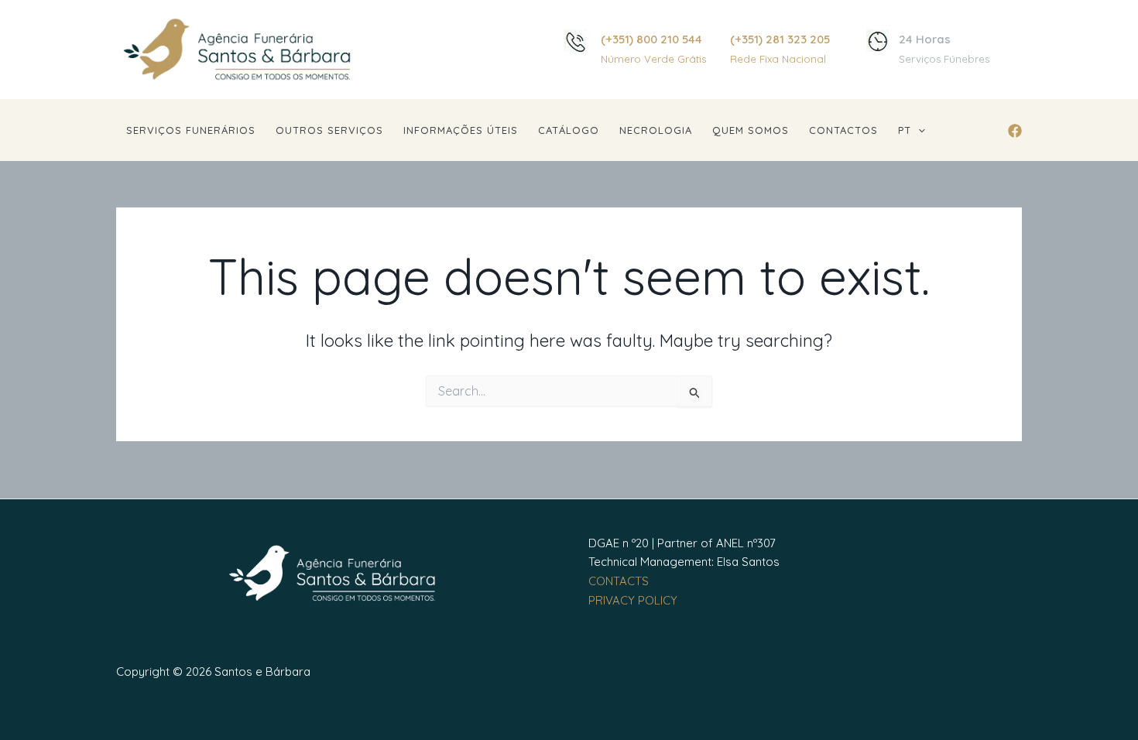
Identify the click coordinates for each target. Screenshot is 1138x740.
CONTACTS (618, 581)
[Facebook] (1015, 131)
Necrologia (655, 130)
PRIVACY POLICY (632, 600)
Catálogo (568, 130)
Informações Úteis (460, 130)
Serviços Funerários (190, 130)
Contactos (843, 130)
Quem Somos (750, 130)
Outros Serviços (329, 130)
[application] (918, 130)
